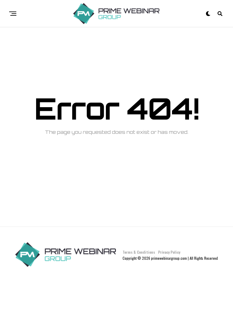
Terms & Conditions (139, 252)
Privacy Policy (169, 252)
